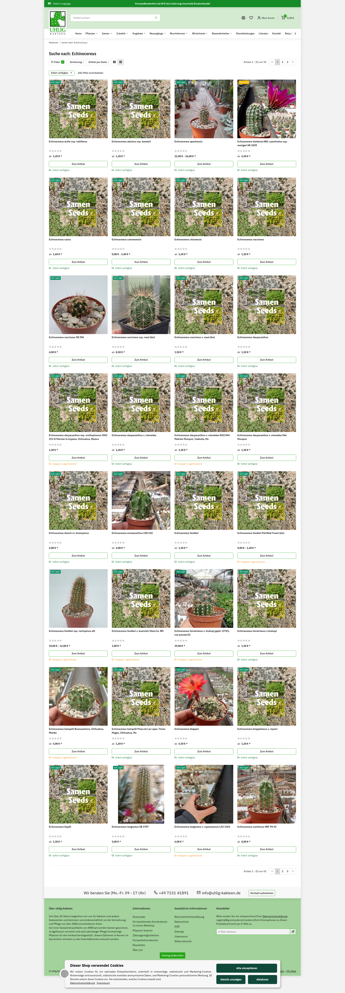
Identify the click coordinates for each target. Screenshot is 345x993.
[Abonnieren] (293, 932)
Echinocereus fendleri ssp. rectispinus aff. (72, 631)
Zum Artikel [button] (78, 164)
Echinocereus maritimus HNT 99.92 (257, 826)
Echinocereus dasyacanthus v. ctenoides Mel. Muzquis (262, 437)
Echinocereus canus (60, 239)
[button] (251, 18)
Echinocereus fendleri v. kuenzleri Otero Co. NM (138, 631)
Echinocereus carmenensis (126, 239)
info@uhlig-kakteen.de (221, 893)
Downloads (139, 916)
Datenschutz (181, 921)
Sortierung (76, 62)
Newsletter (139, 945)
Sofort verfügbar (60, 72)
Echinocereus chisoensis (188, 239)
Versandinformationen (145, 940)
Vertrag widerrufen (172, 955)
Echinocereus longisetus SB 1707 (130, 826)
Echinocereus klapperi (186, 729)
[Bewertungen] (55, 150)
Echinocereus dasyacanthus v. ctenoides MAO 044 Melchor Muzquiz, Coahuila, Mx (202, 437)
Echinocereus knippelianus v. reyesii (257, 729)
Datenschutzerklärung (275, 916)
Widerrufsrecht (183, 941)
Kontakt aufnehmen (261, 893)
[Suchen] (156, 17)
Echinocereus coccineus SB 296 (66, 337)
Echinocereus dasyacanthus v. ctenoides (134, 435)
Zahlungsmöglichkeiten (146, 935)
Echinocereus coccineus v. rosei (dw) (194, 337)
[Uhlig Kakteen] (57, 23)
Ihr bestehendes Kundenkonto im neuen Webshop (150, 923)
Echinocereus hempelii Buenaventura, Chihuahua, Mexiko (76, 730)
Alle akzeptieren (246, 968)
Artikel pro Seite (97, 62)
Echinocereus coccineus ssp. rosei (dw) (133, 337)
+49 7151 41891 (174, 893)
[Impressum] (243, 18)
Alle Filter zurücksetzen (90, 72)
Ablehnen (262, 979)
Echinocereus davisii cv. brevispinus (69, 533)
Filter (58, 62)
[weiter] (293, 62)
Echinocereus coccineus (250, 239)
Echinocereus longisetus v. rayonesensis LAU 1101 (202, 826)
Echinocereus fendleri (186, 533)
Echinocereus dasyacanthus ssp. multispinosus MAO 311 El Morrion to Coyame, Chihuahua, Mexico (78, 437)
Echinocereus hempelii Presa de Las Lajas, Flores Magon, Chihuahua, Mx (138, 730)
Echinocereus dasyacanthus (252, 337)
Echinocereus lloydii (60, 826)
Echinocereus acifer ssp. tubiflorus (68, 141)
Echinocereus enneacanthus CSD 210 (132, 533)
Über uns (138, 949)
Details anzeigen (231, 979)
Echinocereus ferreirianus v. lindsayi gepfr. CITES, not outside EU (201, 632)
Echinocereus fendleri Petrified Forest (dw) (260, 533)
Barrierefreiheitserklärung (189, 916)
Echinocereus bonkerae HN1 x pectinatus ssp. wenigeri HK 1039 (262, 143)
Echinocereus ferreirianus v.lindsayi (257, 631)
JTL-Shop (291, 971)
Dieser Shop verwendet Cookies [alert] (96, 965)
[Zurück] (272, 62)
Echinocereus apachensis (188, 141)
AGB (177, 926)
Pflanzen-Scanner (143, 930)
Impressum (181, 936)
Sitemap (179, 931)
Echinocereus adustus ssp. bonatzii (131, 141)
